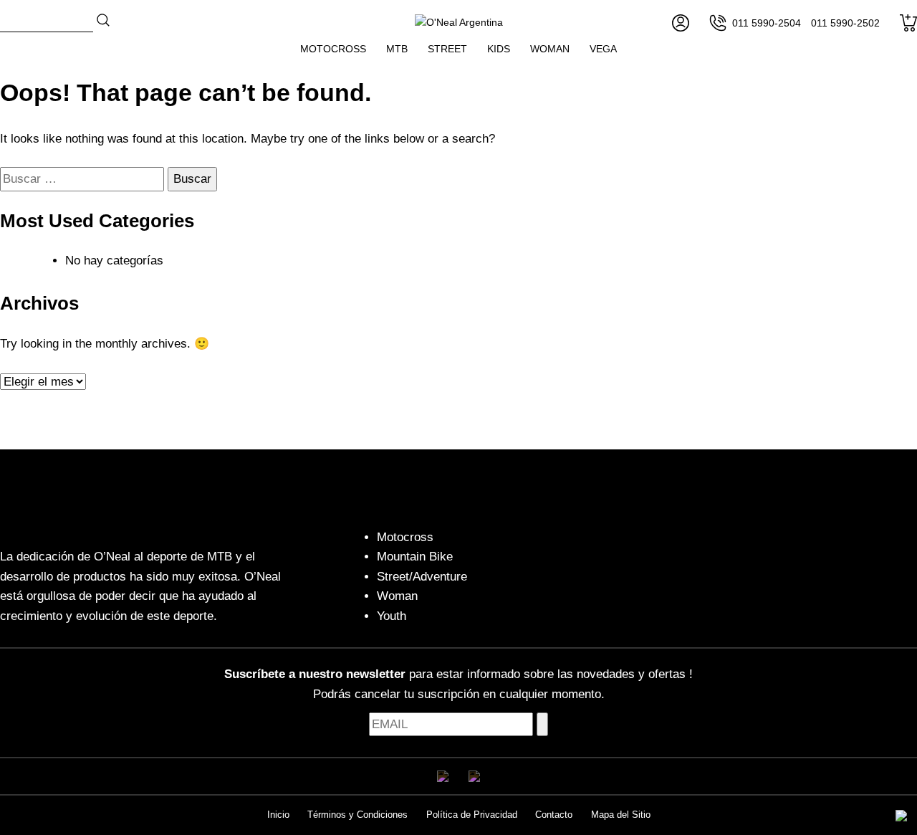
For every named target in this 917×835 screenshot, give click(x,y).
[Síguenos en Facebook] (442, 776)
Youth (391, 616)
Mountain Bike (415, 556)
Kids (498, 48)
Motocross (333, 48)
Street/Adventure (422, 576)
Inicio (278, 814)
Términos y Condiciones (357, 814)
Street (447, 48)
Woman (550, 48)
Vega (603, 48)
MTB (397, 48)
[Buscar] (103, 20)
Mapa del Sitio (620, 814)
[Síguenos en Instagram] (474, 776)
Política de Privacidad (471, 814)
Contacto (553, 814)
